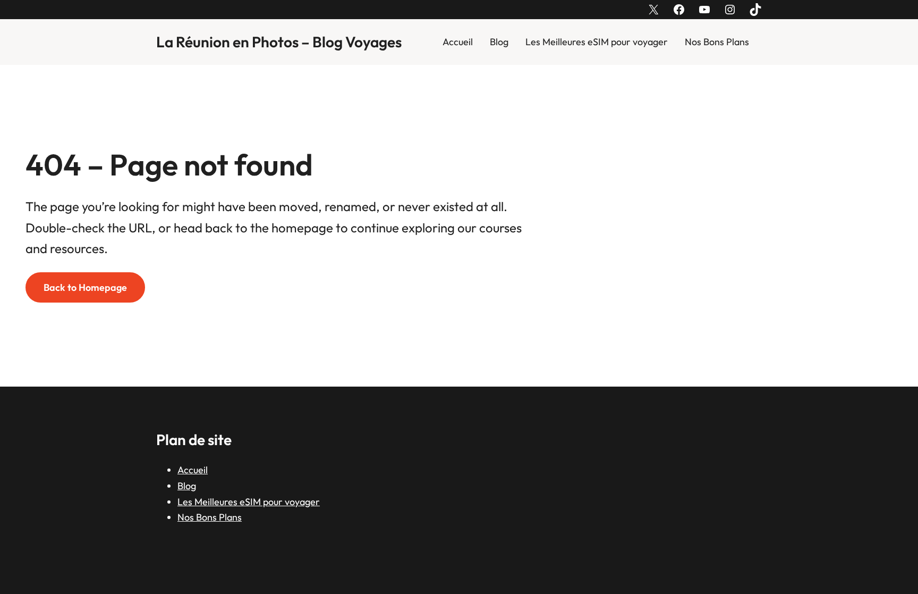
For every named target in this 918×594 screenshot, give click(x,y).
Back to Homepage (85, 287)
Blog (499, 42)
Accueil (458, 42)
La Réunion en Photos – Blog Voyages (279, 41)
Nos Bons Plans (717, 42)
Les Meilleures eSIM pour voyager (596, 42)
